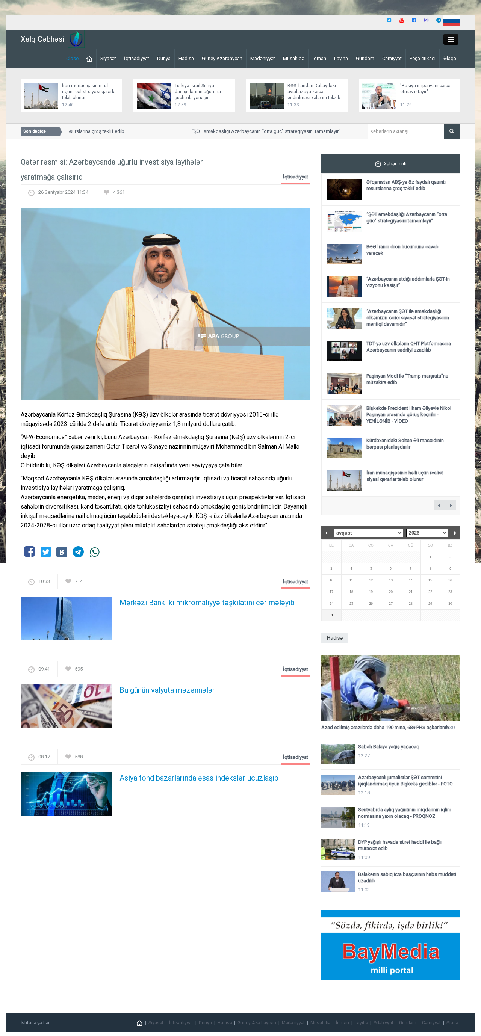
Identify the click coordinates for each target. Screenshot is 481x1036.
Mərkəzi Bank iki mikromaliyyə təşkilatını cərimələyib (207, 602)
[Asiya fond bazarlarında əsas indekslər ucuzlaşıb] (66, 796)
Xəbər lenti (395, 163)
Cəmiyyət (392, 58)
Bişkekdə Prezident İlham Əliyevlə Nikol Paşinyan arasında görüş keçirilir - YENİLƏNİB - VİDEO (408, 414)
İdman (319, 58)
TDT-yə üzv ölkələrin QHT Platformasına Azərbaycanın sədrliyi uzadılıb (408, 347)
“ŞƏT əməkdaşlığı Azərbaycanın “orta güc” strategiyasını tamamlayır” (256, 131)
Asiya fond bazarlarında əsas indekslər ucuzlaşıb (198, 777)
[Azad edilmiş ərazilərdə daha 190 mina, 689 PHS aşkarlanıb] (390, 688)
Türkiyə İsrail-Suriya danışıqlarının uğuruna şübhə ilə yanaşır (198, 91)
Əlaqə (449, 58)
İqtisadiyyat (136, 58)
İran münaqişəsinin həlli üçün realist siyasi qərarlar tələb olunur (89, 91)
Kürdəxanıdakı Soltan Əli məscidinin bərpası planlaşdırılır (405, 444)
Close (72, 58)
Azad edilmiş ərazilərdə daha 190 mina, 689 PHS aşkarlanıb (385, 727)
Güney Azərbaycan (222, 58)
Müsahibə (293, 58)
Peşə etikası (423, 58)
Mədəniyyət (262, 58)
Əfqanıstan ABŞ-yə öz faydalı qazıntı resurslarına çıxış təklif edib (406, 185)
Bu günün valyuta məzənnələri (168, 690)
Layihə (341, 58)
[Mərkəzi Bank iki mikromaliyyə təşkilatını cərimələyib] (66, 621)
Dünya (164, 58)
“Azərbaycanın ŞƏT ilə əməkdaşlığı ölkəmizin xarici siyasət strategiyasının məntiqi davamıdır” (407, 317)
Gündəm (365, 58)
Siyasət (108, 58)
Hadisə (186, 58)
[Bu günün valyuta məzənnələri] (66, 708)
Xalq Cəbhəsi (42, 39)
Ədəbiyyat (383, 1022)
